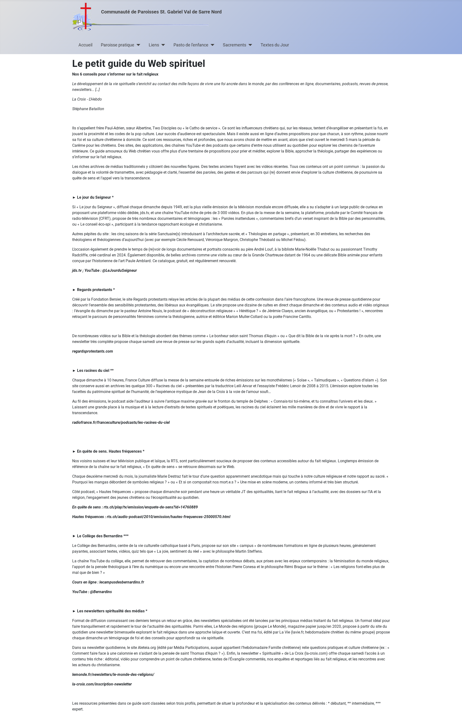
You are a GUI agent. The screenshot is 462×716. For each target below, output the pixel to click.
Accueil (85, 45)
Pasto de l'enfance (190, 45)
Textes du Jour (275, 45)
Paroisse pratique (117, 45)
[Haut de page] (453, 707)
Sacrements (234, 45)
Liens (154, 45)
